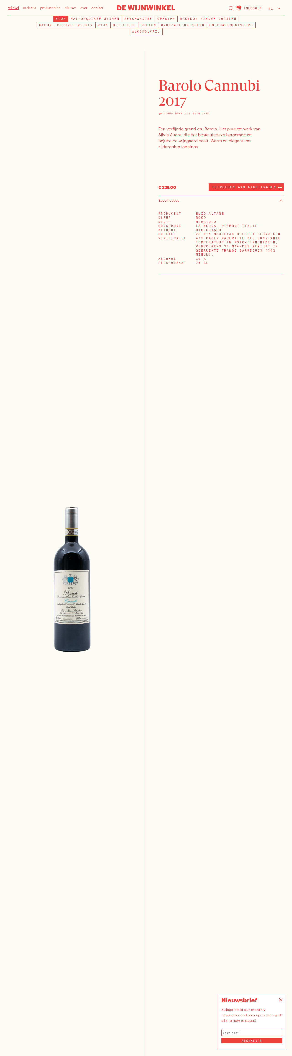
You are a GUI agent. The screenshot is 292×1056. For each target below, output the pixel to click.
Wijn (103, 25)
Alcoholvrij (146, 31)
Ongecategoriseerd (183, 25)
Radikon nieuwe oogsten (208, 19)
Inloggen (253, 8)
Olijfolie (124, 25)
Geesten (166, 19)
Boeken (148, 25)
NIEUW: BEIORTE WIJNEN (66, 25)
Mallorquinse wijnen (95, 19)
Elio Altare (210, 213)
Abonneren (252, 1041)
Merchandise (138, 19)
